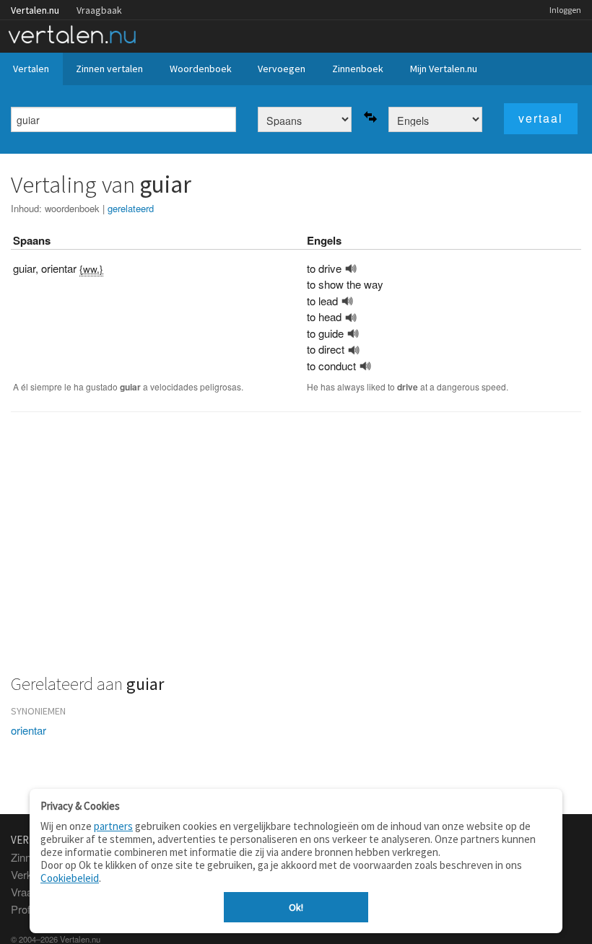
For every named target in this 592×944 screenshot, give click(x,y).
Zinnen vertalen (109, 68)
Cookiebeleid (69, 878)
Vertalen (31, 68)
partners (113, 826)
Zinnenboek (357, 68)
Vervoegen (281, 68)
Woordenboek (201, 68)
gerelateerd (131, 208)
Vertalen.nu (35, 10)
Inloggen (565, 9)
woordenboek (72, 208)
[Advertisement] (296, 551)
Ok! (296, 907)
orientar (28, 730)
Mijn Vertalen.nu (443, 68)
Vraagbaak (99, 10)
